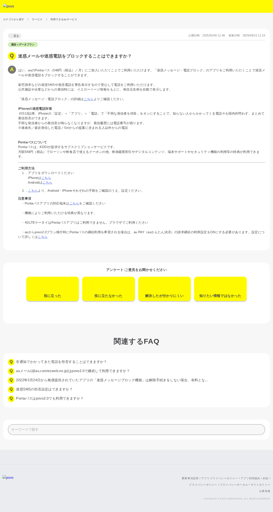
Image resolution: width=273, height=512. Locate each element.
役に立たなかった (108, 296)
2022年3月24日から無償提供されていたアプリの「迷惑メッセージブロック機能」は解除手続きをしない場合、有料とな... (112, 380)
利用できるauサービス (64, 19)
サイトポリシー (260, 484)
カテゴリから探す (13, 19)
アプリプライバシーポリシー (219, 478)
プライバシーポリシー (203, 484)
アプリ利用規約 (250, 478)
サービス (37, 19)
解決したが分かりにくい (164, 296)
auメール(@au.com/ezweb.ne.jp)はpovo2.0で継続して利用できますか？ (73, 371)
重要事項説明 (190, 478)
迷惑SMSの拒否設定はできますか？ (44, 389)
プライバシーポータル (234, 484)
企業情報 (264, 491)
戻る (16, 35)
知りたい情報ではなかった (220, 296)
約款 (266, 478)
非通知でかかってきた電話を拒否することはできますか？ (61, 362)
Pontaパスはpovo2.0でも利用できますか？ (50, 398)
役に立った (52, 296)
